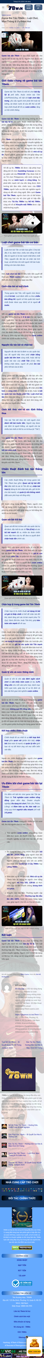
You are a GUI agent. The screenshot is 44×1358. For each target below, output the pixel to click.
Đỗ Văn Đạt (26, 28)
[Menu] (3, 7)
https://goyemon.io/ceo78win (27, 1015)
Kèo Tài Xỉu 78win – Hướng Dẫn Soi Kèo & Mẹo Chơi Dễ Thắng (33, 1045)
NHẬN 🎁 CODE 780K (34, 1351)
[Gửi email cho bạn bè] (24, 966)
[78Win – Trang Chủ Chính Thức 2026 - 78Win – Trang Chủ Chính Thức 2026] (14, 7)
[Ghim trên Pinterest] (28, 966)
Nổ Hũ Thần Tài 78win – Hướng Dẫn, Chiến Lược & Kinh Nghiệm (23, 1126)
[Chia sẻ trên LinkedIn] (32, 966)
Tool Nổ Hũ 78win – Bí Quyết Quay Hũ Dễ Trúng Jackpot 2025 (11, 1045)
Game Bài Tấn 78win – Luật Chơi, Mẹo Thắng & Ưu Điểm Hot (23, 1154)
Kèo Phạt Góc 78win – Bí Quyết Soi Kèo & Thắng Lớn (25, 1135)
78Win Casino (6, 15)
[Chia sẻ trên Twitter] (20, 966)
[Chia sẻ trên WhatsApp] (12, 966)
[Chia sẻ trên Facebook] (16, 966)
